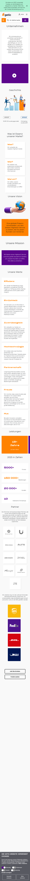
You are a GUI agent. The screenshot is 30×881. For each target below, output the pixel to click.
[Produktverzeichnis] (4, 20)
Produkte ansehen (15, 677)
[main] (7, 15)
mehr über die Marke (15, 671)
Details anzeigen (7, 872)
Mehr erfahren (22, 863)
